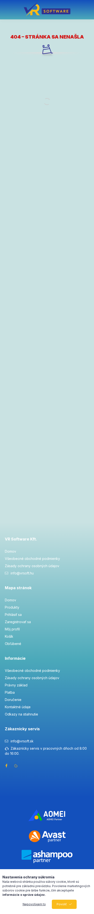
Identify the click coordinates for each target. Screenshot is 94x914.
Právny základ (16, 685)
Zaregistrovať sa (18, 622)
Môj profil (12, 629)
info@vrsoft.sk (22, 741)
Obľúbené (13, 644)
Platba (10, 692)
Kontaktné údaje (18, 707)
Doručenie (13, 700)
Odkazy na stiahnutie (21, 714)
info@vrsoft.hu (22, 573)
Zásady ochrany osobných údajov (32, 566)
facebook (6, 766)
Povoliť (62, 904)
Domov (10, 551)
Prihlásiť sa (13, 614)
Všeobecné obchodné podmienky (32, 558)
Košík (9, 636)
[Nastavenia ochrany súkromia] (16, 766)
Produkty (12, 607)
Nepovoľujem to (34, 904)
